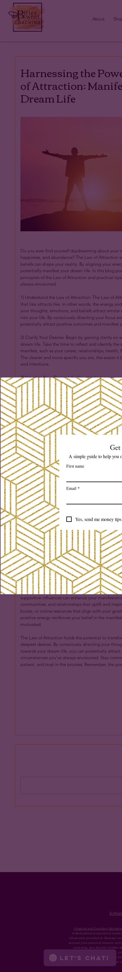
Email (73, 488)
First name (75, 466)
